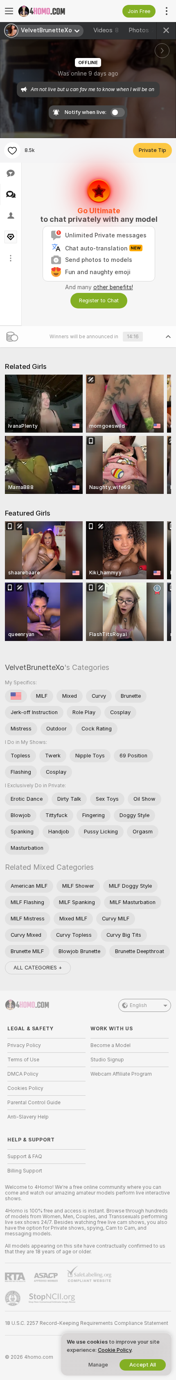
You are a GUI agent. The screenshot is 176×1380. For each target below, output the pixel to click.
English (138, 1005)
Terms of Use (23, 1060)
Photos (143, 30)
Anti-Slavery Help (28, 1117)
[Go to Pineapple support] (13, 1298)
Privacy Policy (24, 1045)
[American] (16, 696)
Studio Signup (107, 1060)
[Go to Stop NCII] (53, 1298)
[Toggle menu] (9, 11)
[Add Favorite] (12, 150)
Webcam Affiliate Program (121, 1074)
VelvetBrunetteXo (34, 667)
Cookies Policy (25, 1088)
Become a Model (110, 1045)
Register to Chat (99, 300)
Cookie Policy (114, 1350)
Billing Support (24, 1171)
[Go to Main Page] (53, 11)
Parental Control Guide (34, 1102)
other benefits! (113, 287)
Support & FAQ (24, 1156)
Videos (106, 30)
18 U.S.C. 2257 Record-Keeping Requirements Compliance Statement (86, 1323)
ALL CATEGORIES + (38, 968)
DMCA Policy (22, 1074)
